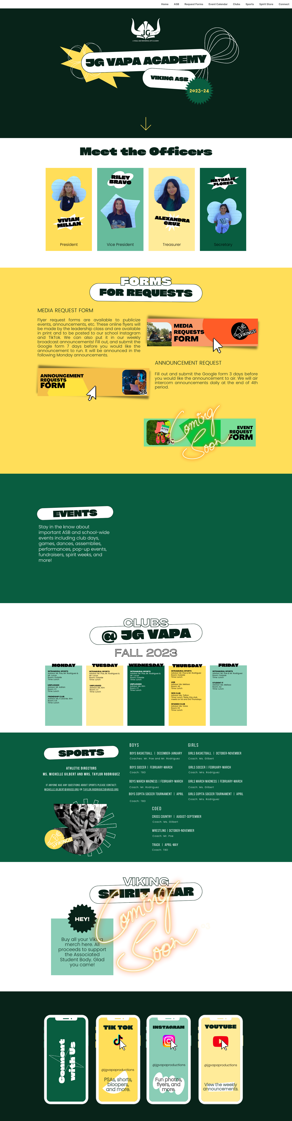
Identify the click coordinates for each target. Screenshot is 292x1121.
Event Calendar (218, 4)
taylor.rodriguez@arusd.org (100, 789)
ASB (176, 4)
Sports (250, 4)
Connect (284, 4)
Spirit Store (266, 4)
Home (164, 4)
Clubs (236, 4)
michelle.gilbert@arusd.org (61, 789)
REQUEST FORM (74, 310)
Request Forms (194, 4)
